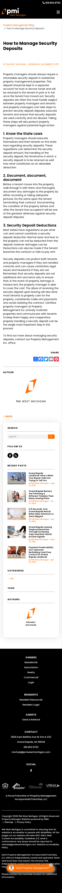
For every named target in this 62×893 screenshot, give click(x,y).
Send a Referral (31, 719)
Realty (31, 672)
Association (31, 667)
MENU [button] (58, 12)
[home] (14, 12)
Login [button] (31, 682)
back (8, 416)
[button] (10, 455)
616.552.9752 (52, 2)
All (12, 578)
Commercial (31, 677)
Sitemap (9, 822)
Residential (31, 662)
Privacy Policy (24, 822)
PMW (46, 819)
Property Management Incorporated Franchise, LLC (36, 797)
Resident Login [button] (31, 704)
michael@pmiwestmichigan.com (31, 752)
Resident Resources (31, 699)
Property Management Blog (18, 25)
